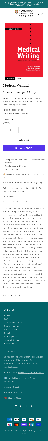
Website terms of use (13, 323)
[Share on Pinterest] (19, 295)
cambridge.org (11, 367)
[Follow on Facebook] (16, 405)
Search (7, 316)
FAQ (6, 319)
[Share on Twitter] (15, 295)
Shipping (8, 333)
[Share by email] (23, 295)
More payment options (24, 154)
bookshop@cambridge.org (30, 372)
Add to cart (24, 140)
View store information (13, 170)
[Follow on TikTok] (32, 405)
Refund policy (10, 337)
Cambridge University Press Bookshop (23, 431)
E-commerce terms (12, 326)
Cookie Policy (10, 344)
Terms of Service (11, 340)
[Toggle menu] (5, 14)
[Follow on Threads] (26, 405)
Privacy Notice (10, 330)
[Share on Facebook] (12, 295)
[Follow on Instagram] (21, 405)
